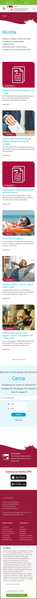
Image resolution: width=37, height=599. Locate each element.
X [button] (33, 547)
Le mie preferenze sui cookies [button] (15, 591)
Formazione (8, 385)
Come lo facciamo (8, 531)
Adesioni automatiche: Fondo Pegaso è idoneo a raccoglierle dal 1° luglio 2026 (17, 335)
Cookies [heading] (7, 548)
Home (5, 16)
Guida (23, 392)
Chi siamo (5, 527)
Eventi (20, 385)
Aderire (22, 527)
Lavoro (32, 388)
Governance (6, 535)
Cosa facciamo (7, 529)
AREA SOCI (27, 2)
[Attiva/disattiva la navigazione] (34, 8)
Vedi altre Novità (18, 359)
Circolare (7, 388)
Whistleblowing (7, 539)
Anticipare (23, 531)
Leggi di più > (6, 104)
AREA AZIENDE (10, 2)
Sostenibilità (6, 537)
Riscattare (23, 533)
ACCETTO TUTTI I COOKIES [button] (17, 595)
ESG (14, 392)
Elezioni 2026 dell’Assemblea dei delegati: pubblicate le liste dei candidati (16, 141)
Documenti (20, 388)
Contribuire (23, 529)
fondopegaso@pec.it (11, 508)
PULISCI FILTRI (18, 420)
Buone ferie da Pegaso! (12, 238)
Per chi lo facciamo (8, 533)
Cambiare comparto (26, 535)
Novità (31, 385)
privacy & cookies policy (13, 584)
